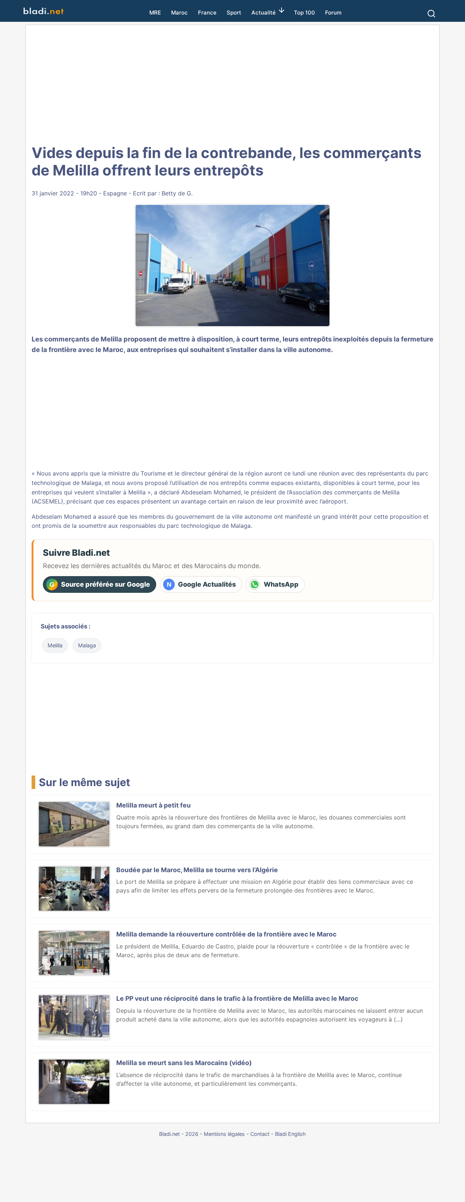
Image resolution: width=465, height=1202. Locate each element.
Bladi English (290, 1134)
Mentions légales (224, 1134)
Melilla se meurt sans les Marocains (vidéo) (184, 1063)
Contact (260, 1134)
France (207, 12)
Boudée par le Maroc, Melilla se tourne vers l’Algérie (197, 870)
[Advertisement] (232, 83)
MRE (155, 12)
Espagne (115, 193)
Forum (333, 12)
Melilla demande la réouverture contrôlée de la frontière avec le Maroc (226, 934)
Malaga (87, 645)
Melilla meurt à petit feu (153, 805)
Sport (234, 12)
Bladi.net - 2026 (178, 1134)
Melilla (55, 645)
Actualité (263, 12)
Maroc (179, 12)
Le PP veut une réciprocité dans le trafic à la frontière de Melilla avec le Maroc (237, 998)
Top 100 (304, 12)
